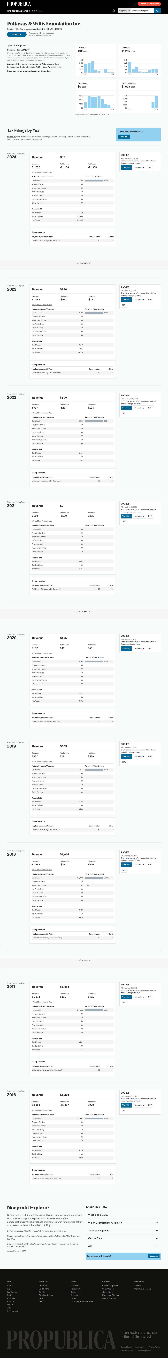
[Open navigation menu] (135, 4)
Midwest (74, 1285)
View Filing (126, 167)
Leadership (12, 1292)
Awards (10, 1301)
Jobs (9, 1308)
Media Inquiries (109, 1298)
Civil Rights (44, 1289)
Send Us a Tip (108, 1289)
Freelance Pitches (110, 1295)
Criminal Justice (46, 1295)
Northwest (75, 1289)
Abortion (43, 1285)
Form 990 (11, 136)
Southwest (75, 1295)
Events (10, 1304)
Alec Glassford (30, 1231)
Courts (42, 1292)
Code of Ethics (126, 1347)
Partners (11, 1298)
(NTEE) (58, 67)
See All (42, 1301)
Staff (9, 1295)
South (73, 1292)
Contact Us (124, 137)
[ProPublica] (19, 4)
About (10, 1285)
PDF (150, 300)
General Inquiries (110, 1285)
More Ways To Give (142, 1289)
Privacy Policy (154, 1347)
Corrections (107, 1292)
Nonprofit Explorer (17, 10)
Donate (137, 1285)
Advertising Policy (127, 1351)
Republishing (140, 1347)
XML (150, 167)
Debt (41, 1298)
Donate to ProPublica (149, 3)
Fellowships (12, 1311)
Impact (10, 1289)
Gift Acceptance (144, 1351)
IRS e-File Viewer (33, 1244)
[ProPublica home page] (61, 1339)
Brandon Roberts (57, 1231)
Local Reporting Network (82, 1301)
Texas (73, 1298)
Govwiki (21, 1246)
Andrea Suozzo (16, 1231)
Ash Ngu (42, 1231)
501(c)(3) (26, 50)
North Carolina (37, 11)
